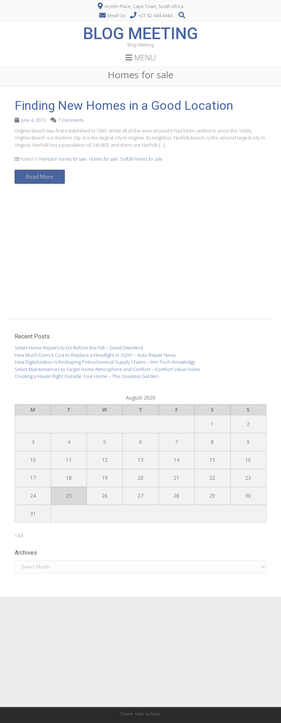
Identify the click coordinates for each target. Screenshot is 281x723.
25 (69, 495)
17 (33, 477)
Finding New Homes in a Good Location (124, 105)
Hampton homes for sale (63, 159)
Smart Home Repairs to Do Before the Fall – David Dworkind (79, 347)
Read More (39, 176)
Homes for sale (103, 159)
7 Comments (70, 120)
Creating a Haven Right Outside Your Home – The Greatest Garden (86, 376)
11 (69, 459)
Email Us (116, 15)
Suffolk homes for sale (141, 159)
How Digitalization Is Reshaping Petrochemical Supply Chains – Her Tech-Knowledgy (105, 362)
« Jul (19, 535)
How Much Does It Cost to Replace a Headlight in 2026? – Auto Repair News (95, 355)
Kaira (156, 713)
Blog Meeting (140, 33)
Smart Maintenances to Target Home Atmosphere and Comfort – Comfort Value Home (108, 369)
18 (69, 477)
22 (212, 477)
